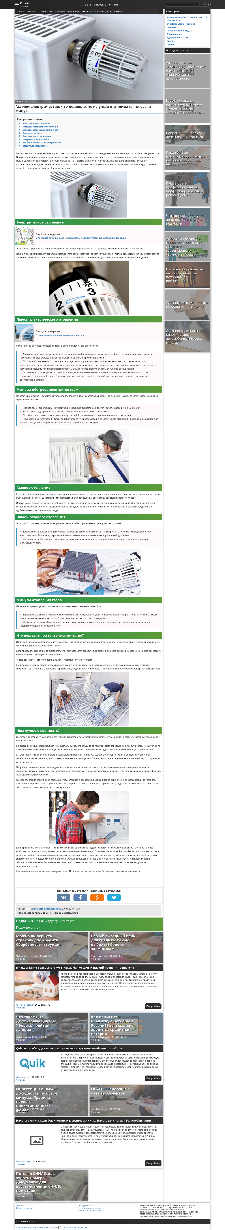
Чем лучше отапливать (34, 146)
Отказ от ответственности (73, 1227)
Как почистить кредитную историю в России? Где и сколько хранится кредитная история (112, 1025)
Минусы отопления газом (35, 139)
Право (170, 44)
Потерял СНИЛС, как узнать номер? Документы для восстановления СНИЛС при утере (38, 1182)
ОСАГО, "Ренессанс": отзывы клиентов (110, 1091)
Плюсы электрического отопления (40, 126)
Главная (87, 4)
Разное (171, 40)
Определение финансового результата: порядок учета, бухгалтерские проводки (81, 238)
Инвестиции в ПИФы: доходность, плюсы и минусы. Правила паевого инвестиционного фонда (37, 1099)
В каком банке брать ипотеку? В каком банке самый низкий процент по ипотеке (75, 967)
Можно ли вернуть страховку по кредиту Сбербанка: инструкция (39, 940)
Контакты (113, 4)
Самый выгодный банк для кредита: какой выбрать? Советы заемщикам (113, 942)
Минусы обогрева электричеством (40, 130)
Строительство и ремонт (181, 23)
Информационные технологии (184, 17)
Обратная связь (24, 1208)
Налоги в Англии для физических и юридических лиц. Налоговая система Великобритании (83, 1120)
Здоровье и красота (178, 37)
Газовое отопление (32, 133)
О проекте (100, 4)
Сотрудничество (86, 1205)
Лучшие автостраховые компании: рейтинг (60, 335)
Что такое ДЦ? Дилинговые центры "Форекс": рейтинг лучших (36, 1023)
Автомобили (174, 20)
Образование (174, 34)
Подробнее (153, 1006)
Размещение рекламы (89, 1208)
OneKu (25, 3)
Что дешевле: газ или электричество (41, 142)
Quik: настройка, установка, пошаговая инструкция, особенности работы (69, 1048)
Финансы (20, 959)
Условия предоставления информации (36, 1227)
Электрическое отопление (36, 123)
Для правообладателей (90, 1210)
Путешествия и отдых (179, 30)
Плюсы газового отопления (36, 136)
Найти (205, 4)
